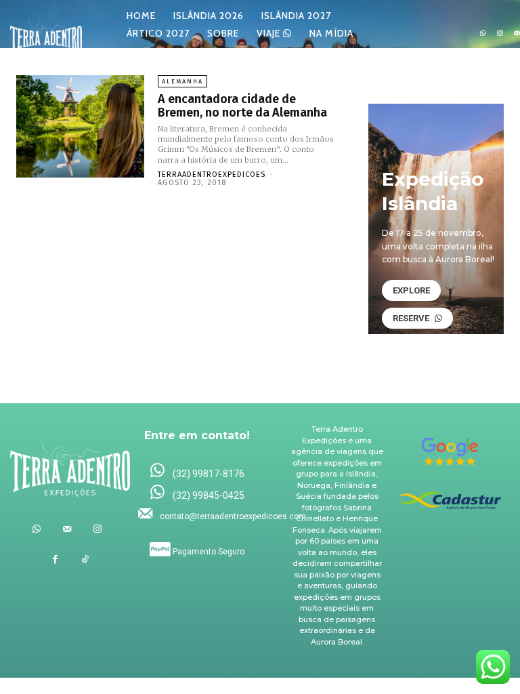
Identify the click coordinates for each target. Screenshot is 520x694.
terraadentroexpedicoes (211, 174)
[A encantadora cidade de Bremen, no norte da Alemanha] (80, 126)
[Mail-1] (67, 529)
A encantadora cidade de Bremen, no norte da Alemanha (242, 105)
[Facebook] (55, 559)
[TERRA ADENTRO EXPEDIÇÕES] (46, 34)
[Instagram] (500, 33)
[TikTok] (86, 559)
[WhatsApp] (483, 33)
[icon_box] (197, 471)
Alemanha (182, 81)
